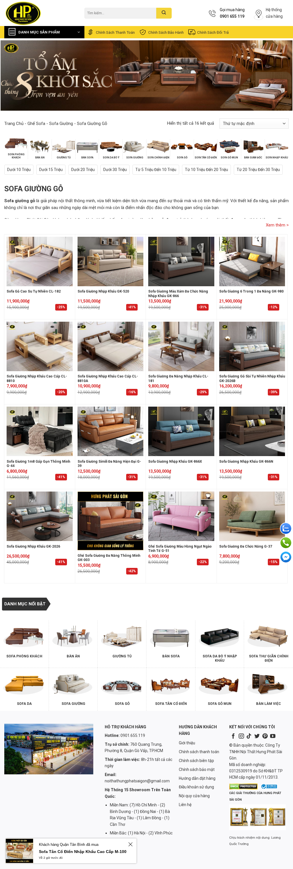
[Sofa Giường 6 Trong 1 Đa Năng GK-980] (252, 261)
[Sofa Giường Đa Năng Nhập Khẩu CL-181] (181, 346)
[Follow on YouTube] (272, 736)
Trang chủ (13, 123)
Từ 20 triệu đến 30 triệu (258, 169)
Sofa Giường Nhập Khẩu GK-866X (175, 462)
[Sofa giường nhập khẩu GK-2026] (40, 516)
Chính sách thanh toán (115, 32)
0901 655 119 (232, 16)
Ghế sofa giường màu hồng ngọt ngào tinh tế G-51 (180, 548)
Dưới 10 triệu (19, 169)
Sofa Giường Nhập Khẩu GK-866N (246, 462)
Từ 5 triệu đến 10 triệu (155, 169)
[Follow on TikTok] (249, 736)
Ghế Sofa (36, 123)
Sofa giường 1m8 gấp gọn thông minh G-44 (38, 464)
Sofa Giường (61, 123)
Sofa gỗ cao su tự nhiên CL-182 (34, 291)
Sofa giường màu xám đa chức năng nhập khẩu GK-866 (178, 293)
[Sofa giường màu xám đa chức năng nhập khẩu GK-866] (181, 261)
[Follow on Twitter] (257, 736)
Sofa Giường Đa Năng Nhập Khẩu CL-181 (178, 378)
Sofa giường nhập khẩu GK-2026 (33, 546)
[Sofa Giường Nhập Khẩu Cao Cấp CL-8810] (40, 346)
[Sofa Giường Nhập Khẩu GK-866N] (252, 431)
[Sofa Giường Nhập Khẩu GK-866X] (181, 431)
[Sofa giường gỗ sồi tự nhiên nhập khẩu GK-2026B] (252, 346)
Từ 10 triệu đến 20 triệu (206, 169)
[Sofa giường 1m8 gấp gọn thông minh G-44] (40, 431)
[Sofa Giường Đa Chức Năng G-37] (252, 516)
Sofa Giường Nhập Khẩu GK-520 (103, 291)
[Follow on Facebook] (233, 736)
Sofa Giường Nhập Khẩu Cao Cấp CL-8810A (108, 378)
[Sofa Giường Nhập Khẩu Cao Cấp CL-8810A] (111, 346)
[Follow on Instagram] (241, 736)
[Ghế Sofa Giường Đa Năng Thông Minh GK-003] (111, 521)
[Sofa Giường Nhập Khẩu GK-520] (111, 261)
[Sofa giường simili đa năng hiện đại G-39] (111, 431)
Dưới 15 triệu (51, 169)
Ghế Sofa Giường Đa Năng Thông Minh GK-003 (109, 558)
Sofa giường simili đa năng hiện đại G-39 (109, 464)
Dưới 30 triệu (115, 169)
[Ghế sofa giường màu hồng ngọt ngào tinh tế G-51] (181, 516)
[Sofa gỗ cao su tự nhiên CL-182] (40, 261)
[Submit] (163, 13)
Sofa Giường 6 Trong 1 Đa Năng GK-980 (251, 291)
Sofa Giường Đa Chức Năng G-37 (245, 546)
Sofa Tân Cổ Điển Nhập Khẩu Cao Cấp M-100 (82, 851)
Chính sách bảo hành (166, 32)
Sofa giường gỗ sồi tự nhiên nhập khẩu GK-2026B (252, 378)
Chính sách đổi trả (213, 32)
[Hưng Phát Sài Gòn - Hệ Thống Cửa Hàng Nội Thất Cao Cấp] (40, 13)
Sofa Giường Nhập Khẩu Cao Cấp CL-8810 (37, 378)
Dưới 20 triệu (83, 169)
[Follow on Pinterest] (265, 736)
